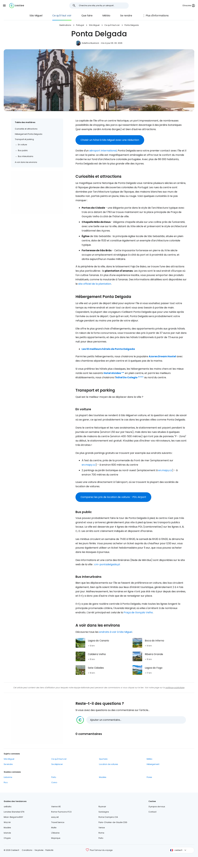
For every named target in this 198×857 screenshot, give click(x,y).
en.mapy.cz (89, 465)
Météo (106, 15)
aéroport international (103, 150)
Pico (6, 782)
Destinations (65, 25)
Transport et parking (24, 139)
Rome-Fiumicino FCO (61, 811)
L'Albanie (55, 833)
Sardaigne (104, 811)
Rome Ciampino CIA (108, 817)
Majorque (55, 838)
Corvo (54, 782)
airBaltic (8, 806)
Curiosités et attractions (26, 128)
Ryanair (102, 806)
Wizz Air (7, 822)
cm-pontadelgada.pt (107, 564)
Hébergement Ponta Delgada (28, 134)
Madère (102, 777)
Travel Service (57, 822)
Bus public (23, 150)
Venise (102, 827)
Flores (149, 777)
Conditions (27, 850)
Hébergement (153, 764)
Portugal (80, 25)
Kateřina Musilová (90, 43)
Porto (53, 777)
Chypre (7, 838)
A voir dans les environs (26, 162)
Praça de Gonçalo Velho (138, 612)
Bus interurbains (25, 156)
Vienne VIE (56, 806)
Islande (7, 833)
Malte (53, 827)
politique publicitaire (175, 687)
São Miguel (36, 15)
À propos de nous (156, 806)
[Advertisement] (37, 192)
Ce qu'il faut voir (61, 15)
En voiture (22, 144)
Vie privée (38, 850)
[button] (4, 5)
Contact (152, 811)
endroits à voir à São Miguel (115, 632)
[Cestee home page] (16, 5)
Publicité (49, 850)
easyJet (55, 817)
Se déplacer (57, 764)
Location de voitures (108, 764)
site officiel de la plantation (94, 284)
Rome (101, 833)
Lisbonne (8, 777)
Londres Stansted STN (14, 811)
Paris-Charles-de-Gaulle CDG (113, 822)
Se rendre (126, 15)
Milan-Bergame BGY (13, 817)
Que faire (87, 15)
